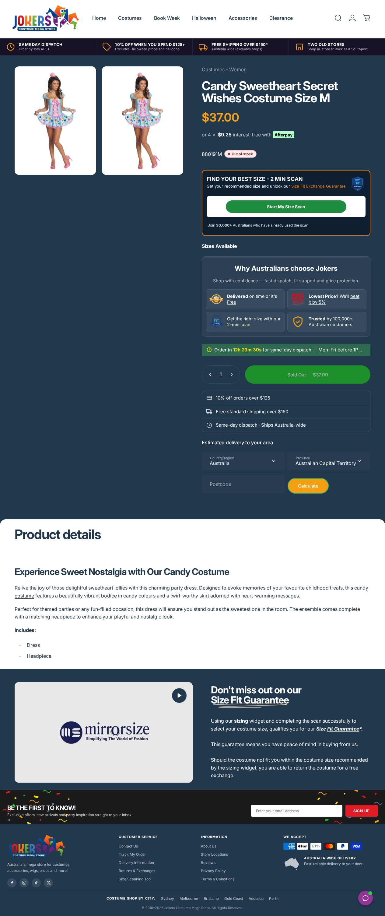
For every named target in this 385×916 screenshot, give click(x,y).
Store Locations (214, 854)
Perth (273, 898)
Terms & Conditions (217, 879)
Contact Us (128, 846)
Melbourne (189, 898)
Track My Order (132, 854)
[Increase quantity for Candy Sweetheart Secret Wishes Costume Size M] (233, 374)
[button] (179, 695)
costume (24, 596)
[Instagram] (24, 882)
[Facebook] (11, 882)
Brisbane (211, 898)
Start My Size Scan (286, 206)
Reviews (208, 862)
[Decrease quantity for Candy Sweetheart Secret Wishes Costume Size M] (209, 374)
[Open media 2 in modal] (142, 120)
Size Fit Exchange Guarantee (318, 186)
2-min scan (238, 324)
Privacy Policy (213, 870)
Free (231, 302)
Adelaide (256, 898)
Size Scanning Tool (135, 879)
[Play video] (104, 732)
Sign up (361, 811)
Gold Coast (233, 898)
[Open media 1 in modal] (55, 120)
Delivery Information (136, 862)
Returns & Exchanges (137, 870)
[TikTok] (36, 882)
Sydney (167, 898)
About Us (208, 846)
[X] (48, 882)
